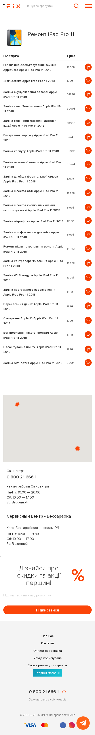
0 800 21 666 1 (21, 477)
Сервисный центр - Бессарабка (39, 516)
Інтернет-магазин (47, 673)
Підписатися (47, 610)
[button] (17, 404)
